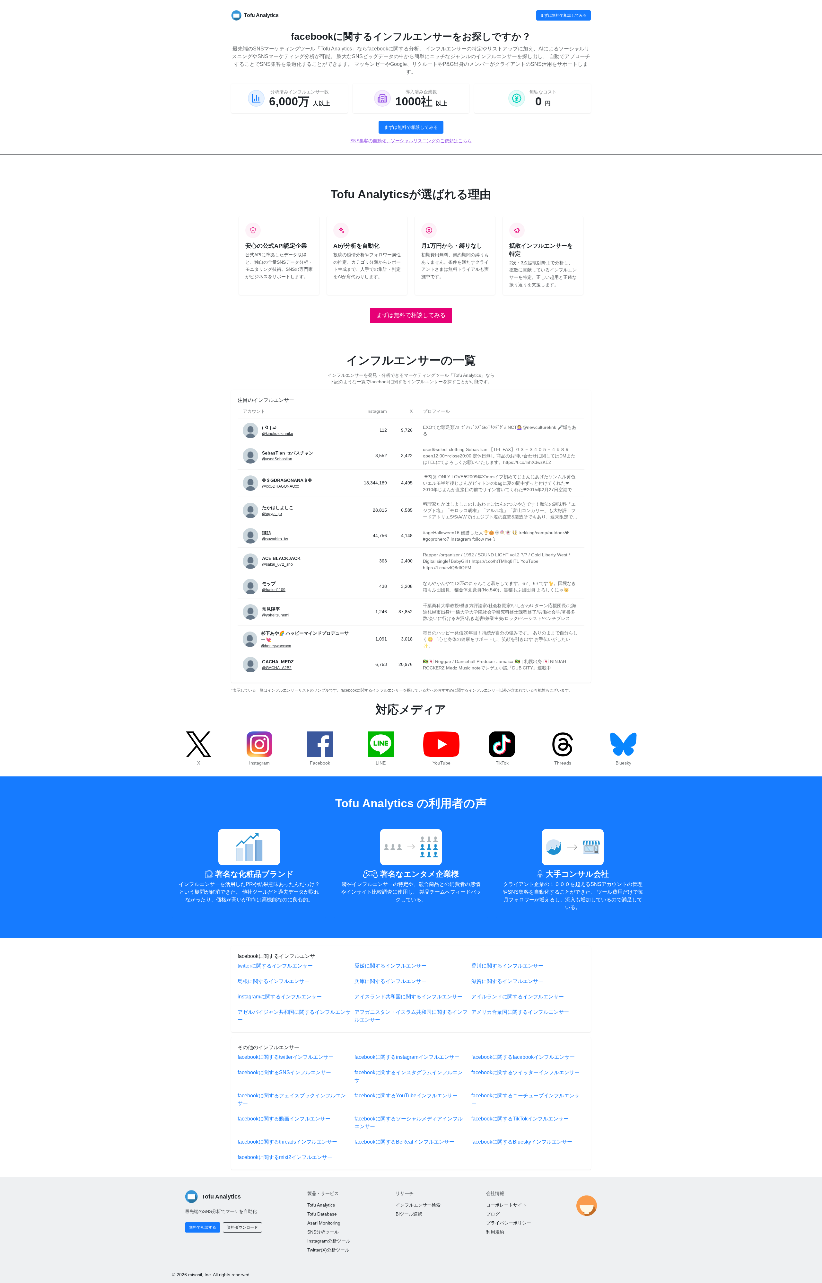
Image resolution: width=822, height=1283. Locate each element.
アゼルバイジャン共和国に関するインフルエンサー (294, 1015)
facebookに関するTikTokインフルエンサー (520, 1118)
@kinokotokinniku (277, 433)
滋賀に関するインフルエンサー (507, 981)
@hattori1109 (273, 590)
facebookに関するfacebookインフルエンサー (523, 1057)
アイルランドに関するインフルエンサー (517, 996)
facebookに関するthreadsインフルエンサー (287, 1142)
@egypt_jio (272, 513)
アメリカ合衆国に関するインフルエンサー (520, 1012)
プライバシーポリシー (508, 1222)
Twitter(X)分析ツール (328, 1249)
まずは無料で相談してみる (563, 15)
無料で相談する (202, 1227)
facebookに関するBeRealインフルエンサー (404, 1142)
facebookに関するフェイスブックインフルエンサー (292, 1099)
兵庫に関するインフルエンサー (390, 981)
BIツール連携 (409, 1214)
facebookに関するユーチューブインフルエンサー (525, 1099)
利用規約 (495, 1231)
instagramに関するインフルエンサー (280, 996)
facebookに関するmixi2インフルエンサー (285, 1157)
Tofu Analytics (321, 1205)
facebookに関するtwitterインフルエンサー (286, 1057)
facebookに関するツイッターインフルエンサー (525, 1072)
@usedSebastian (277, 459)
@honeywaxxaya (276, 646)
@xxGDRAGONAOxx (280, 486)
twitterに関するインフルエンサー (275, 966)
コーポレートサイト (506, 1205)
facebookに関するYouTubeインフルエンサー (406, 1095)
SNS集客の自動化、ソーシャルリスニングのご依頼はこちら (411, 140)
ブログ (493, 1214)
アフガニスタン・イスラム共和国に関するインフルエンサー (411, 1015)
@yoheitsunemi (275, 615)
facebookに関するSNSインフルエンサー (284, 1072)
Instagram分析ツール (328, 1240)
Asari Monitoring (323, 1222)
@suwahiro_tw (275, 539)
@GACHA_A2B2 (277, 668)
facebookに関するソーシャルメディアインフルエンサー (408, 1122)
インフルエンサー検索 (418, 1205)
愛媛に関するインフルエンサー (390, 966)
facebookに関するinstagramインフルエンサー (406, 1057)
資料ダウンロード (242, 1227)
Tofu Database (322, 1214)
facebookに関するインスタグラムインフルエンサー (408, 1076)
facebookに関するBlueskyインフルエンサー (521, 1142)
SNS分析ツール (323, 1231)
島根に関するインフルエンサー (274, 981)
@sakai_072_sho (277, 564)
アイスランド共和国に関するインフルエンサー (408, 996)
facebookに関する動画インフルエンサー (284, 1118)
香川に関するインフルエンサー (507, 966)
